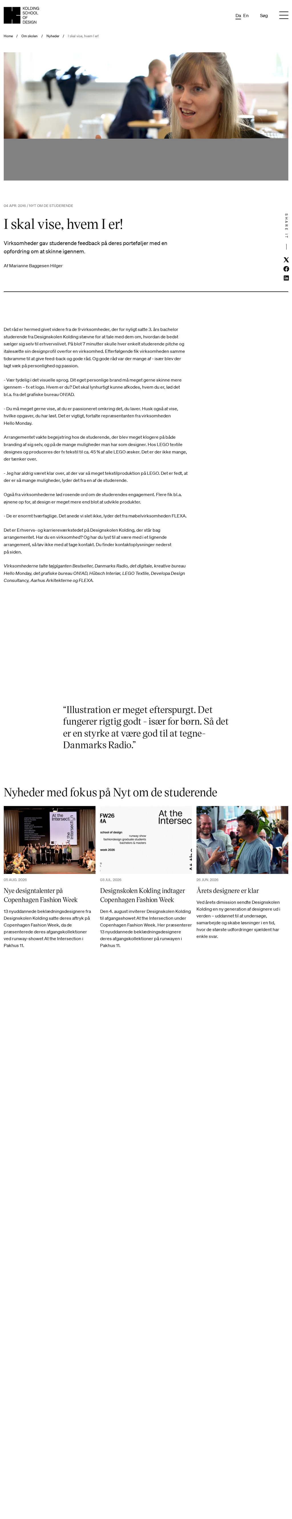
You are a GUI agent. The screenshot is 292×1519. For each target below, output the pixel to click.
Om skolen (29, 36)
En (246, 15)
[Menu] (283, 15)
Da (238, 15)
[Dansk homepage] (21, 15)
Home (8, 36)
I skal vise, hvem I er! (83, 36)
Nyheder (52, 36)
